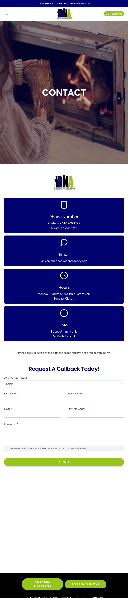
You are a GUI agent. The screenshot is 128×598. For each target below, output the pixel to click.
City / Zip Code (76, 408)
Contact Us (114, 13)
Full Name (10, 393)
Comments (11, 423)
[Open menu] (7, 13)
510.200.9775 (59, 3)
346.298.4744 (83, 3)
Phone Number (76, 393)
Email (8, 408)
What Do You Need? (16, 378)
